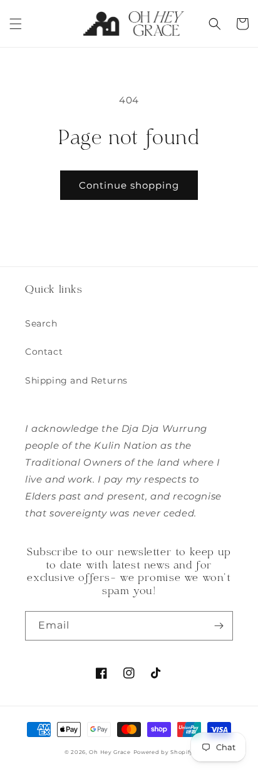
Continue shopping (129, 185)
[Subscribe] (218, 626)
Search (41, 323)
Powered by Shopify (163, 752)
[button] (15, 24)
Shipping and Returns (76, 380)
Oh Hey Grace (109, 752)
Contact (44, 351)
